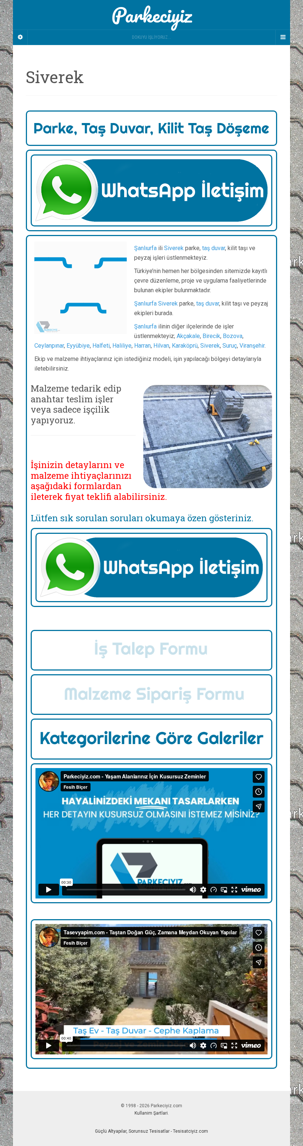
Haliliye (122, 345)
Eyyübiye (78, 345)
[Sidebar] (20, 37)
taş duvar (213, 248)
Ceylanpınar (49, 345)
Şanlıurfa (145, 248)
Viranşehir (252, 345)
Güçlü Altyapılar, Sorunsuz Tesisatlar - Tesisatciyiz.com (151, 1131)
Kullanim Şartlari (151, 1113)
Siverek (174, 248)
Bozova (232, 336)
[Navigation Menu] (282, 37)
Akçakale (188, 336)
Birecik (211, 336)
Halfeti (101, 345)
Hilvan (161, 345)
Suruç (229, 345)
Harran (142, 345)
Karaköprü (185, 345)
